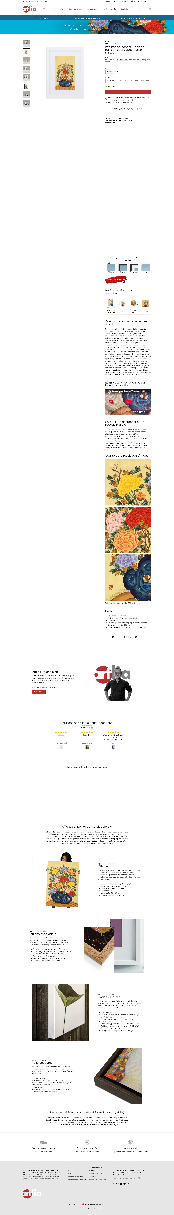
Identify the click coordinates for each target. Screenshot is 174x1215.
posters (28, 1176)
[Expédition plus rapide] (43, 1142)
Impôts (123, 311)
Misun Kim (119, 618)
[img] (87, 725)
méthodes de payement (77, 1180)
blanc (109, 72)
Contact (92, 1171)
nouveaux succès (93, 9)
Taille (107, 77)
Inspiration (125, 9)
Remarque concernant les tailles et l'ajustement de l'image (128, 109)
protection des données (97, 1179)
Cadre (122, 272)
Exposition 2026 (28, 1)
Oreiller (146, 311)
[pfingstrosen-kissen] (145, 303)
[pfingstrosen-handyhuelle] (111, 302)
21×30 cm (111, 81)
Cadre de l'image (75, 9)
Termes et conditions (96, 1174)
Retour (70, 1174)
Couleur (109, 68)
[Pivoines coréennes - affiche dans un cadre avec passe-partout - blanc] (106, 251)
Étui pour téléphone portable (111, 310)
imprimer (92, 1177)
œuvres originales (50, 1174)
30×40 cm (122, 81)
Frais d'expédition (122, 60)
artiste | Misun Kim (113, 44)
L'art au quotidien (110, 9)
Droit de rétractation (75, 1177)
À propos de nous (95, 1168)
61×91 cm (145, 81)
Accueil (107, 41)
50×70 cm (134, 81)
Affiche (46, 9)
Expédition (72, 1171)
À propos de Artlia (41, 1)
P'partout (134, 272)
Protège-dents (134, 311)
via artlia (39, 691)
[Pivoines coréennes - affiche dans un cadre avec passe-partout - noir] (109, 251)
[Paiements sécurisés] (87, 1142)
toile (145, 272)
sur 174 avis (86, 728)
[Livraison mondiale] (130, 1142)
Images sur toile (59, 9)
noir (116, 72)
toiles (43, 1176)
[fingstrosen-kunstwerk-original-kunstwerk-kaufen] (128, 280)
